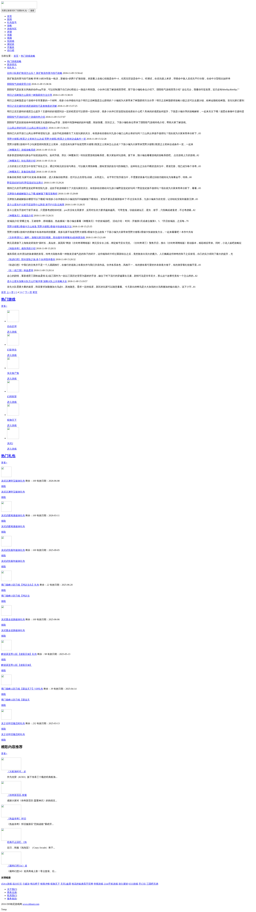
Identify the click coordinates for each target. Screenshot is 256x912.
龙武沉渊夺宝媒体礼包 (13, 481)
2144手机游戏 (111, 884)
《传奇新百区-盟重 (17, 795)
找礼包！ (12, 67)
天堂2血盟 (65, 884)
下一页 (28, 292)
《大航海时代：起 (16, 771)
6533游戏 (133, 884)
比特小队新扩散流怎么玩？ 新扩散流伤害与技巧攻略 (34, 73)
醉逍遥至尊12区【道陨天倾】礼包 (19, 654)
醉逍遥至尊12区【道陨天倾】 (16, 665)
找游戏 (10, 41)
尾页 (35, 292)
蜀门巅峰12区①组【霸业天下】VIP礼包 (22, 688)
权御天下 (55, 884)
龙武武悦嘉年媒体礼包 (13, 550)
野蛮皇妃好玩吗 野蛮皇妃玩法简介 (25, 182)
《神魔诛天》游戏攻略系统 (21, 150)
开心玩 (142, 884)
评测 (9, 32)
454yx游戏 (6, 884)
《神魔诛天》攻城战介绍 (20, 215)
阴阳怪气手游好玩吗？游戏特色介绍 (26, 117)
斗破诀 (26, 884)
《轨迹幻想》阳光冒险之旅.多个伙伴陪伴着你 (31, 259)
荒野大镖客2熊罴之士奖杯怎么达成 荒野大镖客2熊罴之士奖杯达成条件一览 (46, 139)
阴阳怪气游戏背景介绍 (19, 84)
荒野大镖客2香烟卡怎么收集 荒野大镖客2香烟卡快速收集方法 (39, 226)
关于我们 (12, 889)
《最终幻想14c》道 (17, 865)
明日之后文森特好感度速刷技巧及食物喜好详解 (32, 106)
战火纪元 (17, 884)
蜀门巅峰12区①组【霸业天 (15, 699)
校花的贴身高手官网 (82, 884)
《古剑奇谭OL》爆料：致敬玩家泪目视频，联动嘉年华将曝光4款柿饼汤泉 (46, 237)
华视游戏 (98, 884)
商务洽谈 (12, 892)
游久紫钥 (123, 884)
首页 (9, 16)
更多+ (4, 306)
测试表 (10, 44)
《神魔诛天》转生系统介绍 (21, 161)
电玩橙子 (35, 884)
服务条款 (12, 898)
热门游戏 (8, 299)
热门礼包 (8, 456)
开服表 (10, 47)
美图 (9, 35)
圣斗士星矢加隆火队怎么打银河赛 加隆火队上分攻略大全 (37, 281)
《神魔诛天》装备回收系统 (21, 171)
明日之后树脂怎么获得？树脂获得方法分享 (29, 95)
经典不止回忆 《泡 (17, 842)
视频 (9, 38)
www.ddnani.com (31, 904)
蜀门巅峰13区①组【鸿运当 (15, 595)
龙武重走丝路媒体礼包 (13, 619)
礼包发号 (12, 22)
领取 (3, 486)
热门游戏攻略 (28, 56)
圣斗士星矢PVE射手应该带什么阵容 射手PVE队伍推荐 (35, 204)
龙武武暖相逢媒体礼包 (13, 515)
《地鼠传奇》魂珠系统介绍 (21, 248)
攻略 (9, 25)
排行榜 (10, 50)
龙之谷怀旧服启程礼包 (13, 723)
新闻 (9, 19)
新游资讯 (12, 64)
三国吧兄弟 (152, 884)
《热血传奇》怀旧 (16, 818)
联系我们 (12, 895)
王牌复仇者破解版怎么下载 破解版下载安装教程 (32, 193)
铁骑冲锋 (45, 884)
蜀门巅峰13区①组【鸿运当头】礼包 (20, 585)
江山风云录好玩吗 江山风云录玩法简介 (27, 128)
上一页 (10, 292)
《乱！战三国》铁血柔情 (20, 270)
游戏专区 (12, 28)
